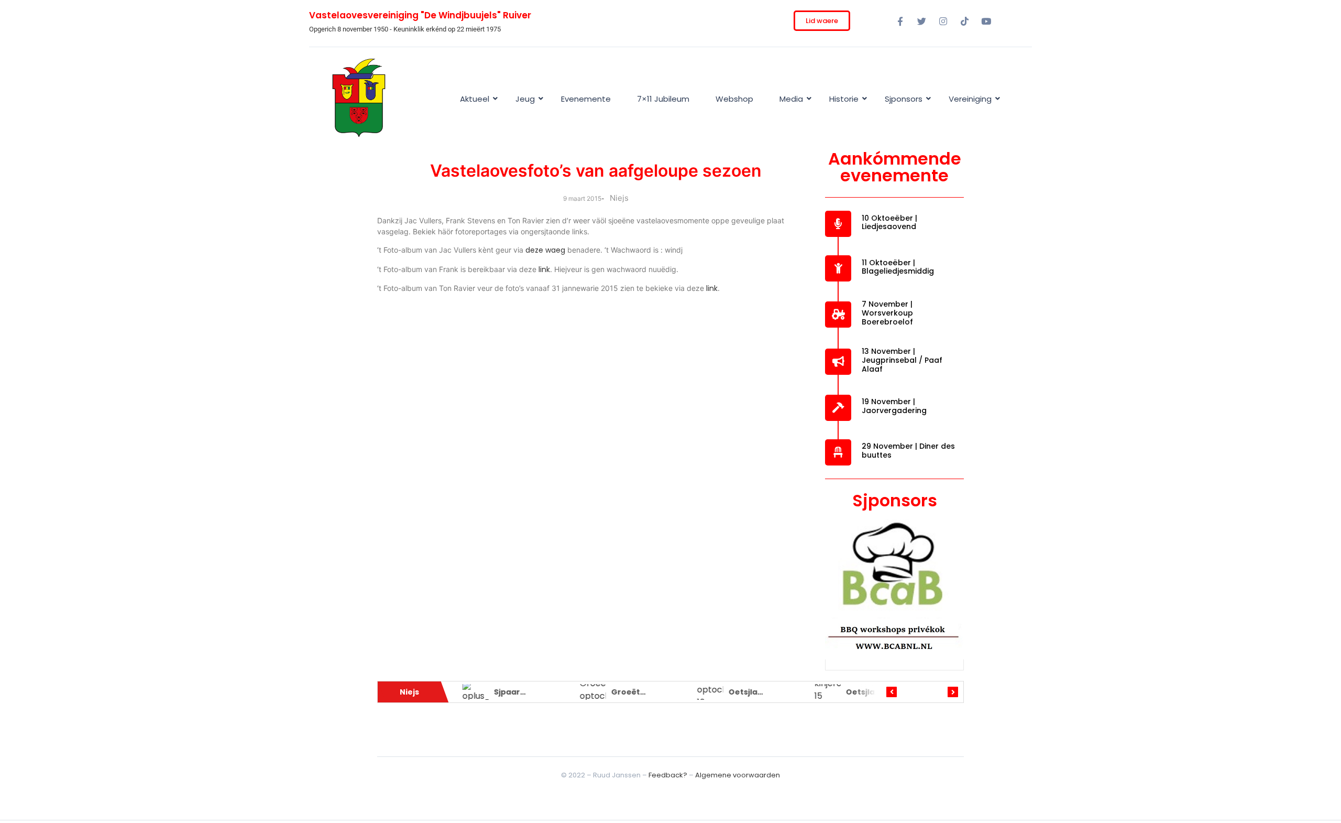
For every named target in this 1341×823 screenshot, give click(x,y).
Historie (844, 98)
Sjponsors (903, 98)
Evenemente (586, 98)
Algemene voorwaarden (737, 775)
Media (791, 98)
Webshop (734, 98)
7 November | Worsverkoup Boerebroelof (887, 313)
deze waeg (545, 250)
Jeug (525, 98)
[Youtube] (986, 21)
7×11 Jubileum (663, 98)
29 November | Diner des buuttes (908, 450)
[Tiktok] (964, 21)
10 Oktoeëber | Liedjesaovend (889, 222)
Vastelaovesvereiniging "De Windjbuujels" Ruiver (420, 15)
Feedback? (667, 775)
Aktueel (474, 98)
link (544, 269)
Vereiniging (970, 98)
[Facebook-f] (900, 21)
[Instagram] (943, 21)
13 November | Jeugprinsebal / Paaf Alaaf (902, 360)
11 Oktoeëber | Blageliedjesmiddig (898, 267)
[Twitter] (921, 21)
